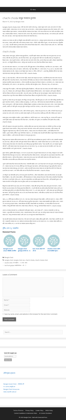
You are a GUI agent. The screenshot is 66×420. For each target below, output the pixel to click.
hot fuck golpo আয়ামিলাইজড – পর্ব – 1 (15, 265)
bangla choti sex (19, 260)
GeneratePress (42, 417)
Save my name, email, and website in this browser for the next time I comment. (31, 314)
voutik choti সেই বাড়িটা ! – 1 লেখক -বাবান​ (16, 263)
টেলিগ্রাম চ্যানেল (9, 372)
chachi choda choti (41, 260)
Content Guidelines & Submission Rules (25, 413)
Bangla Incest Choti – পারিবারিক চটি (13, 384)
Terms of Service (18, 410)
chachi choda (30, 260)
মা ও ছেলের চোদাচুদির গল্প (9, 387)
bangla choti (9, 260)
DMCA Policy (49, 410)
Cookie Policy (39, 410)
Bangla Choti (9, 257)
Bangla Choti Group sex (11, 389)
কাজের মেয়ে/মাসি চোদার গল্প (9, 392)
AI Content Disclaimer (45, 413)
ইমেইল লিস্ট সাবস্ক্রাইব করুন (10, 353)
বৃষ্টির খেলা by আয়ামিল (10, 228)
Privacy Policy (29, 410)
